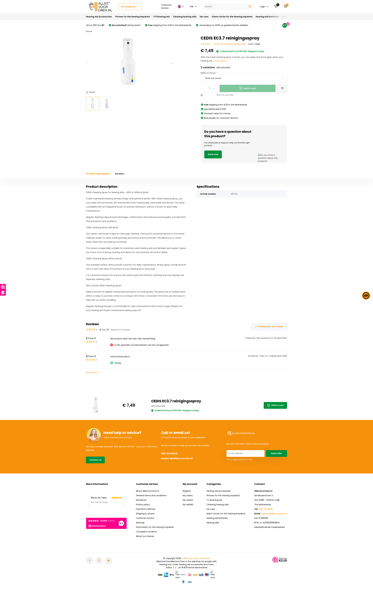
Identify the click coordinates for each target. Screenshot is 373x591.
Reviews (119, 173)
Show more (220, 60)
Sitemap (140, 522)
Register (187, 491)
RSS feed (205, 558)
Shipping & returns (145, 513)
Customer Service (166, 6)
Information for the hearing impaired (155, 527)
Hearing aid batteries (267, 16)
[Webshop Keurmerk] (279, 559)
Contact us (95, 459)
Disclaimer (141, 500)
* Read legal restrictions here (239, 459)
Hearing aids (213, 522)
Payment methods (145, 509)
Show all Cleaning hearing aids (229, 44)
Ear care (204, 16)
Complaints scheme (146, 531)
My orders (188, 495)
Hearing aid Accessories (99, 16)
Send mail (213, 154)
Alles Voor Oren (191, 558)
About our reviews (145, 536)
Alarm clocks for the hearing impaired (232, 16)
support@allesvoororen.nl (176, 458)
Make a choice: (209, 72)
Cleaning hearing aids (184, 16)
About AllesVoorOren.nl (147, 491)
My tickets (188, 500)
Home (89, 31)
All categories (128, 6)
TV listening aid (161, 16)
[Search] (250, 6)
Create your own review (270, 326)
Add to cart (277, 405)
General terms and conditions (151, 495)
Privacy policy (143, 504)
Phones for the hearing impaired (132, 16)
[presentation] (87, 63)
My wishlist (188, 504)
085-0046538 (169, 453)
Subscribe (276, 453)
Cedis (257, 44)
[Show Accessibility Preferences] (366, 295)
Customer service (145, 518)
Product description (98, 173)
